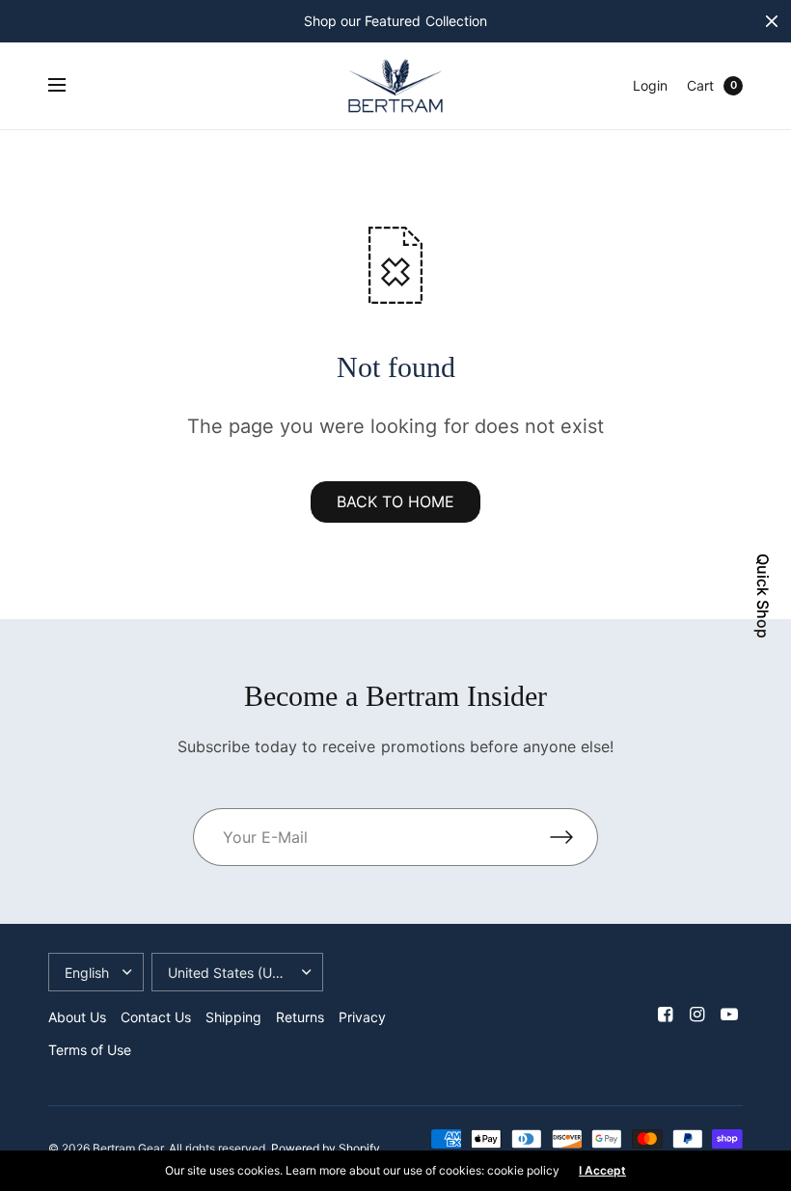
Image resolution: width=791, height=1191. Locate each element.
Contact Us (156, 1017)
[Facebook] (665, 1014)
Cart (700, 85)
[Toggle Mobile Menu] (69, 86)
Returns (300, 1017)
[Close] (771, 21)
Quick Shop (763, 596)
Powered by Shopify (325, 1148)
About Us (77, 1017)
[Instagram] (697, 1014)
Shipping (233, 1017)
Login (650, 85)
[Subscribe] (574, 837)
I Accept (602, 1171)
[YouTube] (729, 1014)
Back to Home (395, 501)
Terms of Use (89, 1050)
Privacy (362, 1017)
